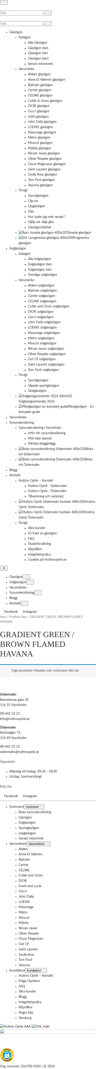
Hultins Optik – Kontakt (36, 975)
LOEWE (24, 901)
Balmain (24, 859)
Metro (23, 912)
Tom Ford (25, 960)
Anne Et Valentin (30, 854)
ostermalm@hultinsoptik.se (19, 751)
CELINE (24, 870)
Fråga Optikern (29, 981)
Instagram (30, 611)
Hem (3, 617)
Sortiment (16, 807)
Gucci (23, 891)
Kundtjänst (17, 970)
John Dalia (26, 896)
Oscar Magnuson (31, 938)
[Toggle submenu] (26, 576)
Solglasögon (17, 582)
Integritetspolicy (30, 1002)
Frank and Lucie (30, 886)
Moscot (24, 917)
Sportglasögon (29, 828)
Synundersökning (21, 592)
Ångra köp (26, 1012)
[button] (7, 1056)
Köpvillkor (26, 1007)
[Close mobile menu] (4, 568)
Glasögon (16, 577)
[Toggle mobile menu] (4, 2)
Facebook (11, 611)
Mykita (23, 923)
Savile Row (26, 954)
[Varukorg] (2, 18)
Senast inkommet (31, 838)
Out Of (24, 944)
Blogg (13, 598)
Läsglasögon (27, 833)
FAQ (22, 986)
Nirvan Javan (28, 928)
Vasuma (24, 965)
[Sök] (48, 12)
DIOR (23, 881)
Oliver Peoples (29, 933)
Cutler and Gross (31, 875)
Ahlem (23, 849)
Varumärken (18, 587)
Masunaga (26, 907)
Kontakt (15, 603)
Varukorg (25, 1017)
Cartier (23, 865)
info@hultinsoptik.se (14, 719)
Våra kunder (27, 991)
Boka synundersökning (35, 812)
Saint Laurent (28, 949)
